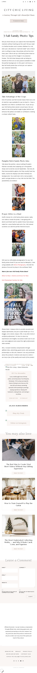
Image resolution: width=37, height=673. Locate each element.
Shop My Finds (18, 413)
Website (4, 582)
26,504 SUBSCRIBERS (18, 405)
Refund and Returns (12, 654)
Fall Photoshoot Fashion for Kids (12, 280)
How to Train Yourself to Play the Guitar (18, 504)
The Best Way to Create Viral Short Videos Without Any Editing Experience (18, 466)
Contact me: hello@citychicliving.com (18, 656)
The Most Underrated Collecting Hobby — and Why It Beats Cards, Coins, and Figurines (18, 542)
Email (4, 575)
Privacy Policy (27, 651)
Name (4, 567)
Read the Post (18, 473)
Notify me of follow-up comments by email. (9, 592)
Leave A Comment (11, 365)
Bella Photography (20, 265)
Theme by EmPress (18, 667)
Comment (22, 567)
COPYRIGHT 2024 (26, 654)
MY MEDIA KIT (24, 398)
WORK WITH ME (13, 398)
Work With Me (9, 651)
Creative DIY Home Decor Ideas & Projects (18, 364)
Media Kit (18, 651)
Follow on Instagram (18, 423)
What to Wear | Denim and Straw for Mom (15, 276)
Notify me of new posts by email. (26, 592)
